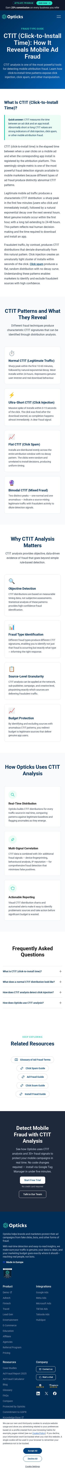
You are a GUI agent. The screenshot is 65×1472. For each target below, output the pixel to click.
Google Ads (42, 1292)
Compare (8, 1401)
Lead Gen (8, 1314)
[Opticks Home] (12, 16)
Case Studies (10, 1368)
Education (8, 1331)
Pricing (6, 1353)
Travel (6, 1309)
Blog (5, 1384)
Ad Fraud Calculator (13, 1379)
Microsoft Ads (43, 1303)
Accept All (32, 1451)
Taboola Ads (42, 1314)
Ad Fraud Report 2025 (15, 1373)
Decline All (32, 1459)
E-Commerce (9, 1325)
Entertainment (10, 1320)
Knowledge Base (12, 1417)
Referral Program (12, 1347)
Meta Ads (41, 1298)
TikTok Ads (42, 1309)
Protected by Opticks (14, 1406)
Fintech (7, 1303)
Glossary (7, 1390)
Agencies (7, 1342)
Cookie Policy (38, 1433)
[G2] (40, 1386)
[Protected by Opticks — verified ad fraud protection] (7, 1273)
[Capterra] (53, 1386)
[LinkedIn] (38, 1393)
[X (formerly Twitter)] (46, 1393)
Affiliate (7, 1336)
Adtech (6, 1298)
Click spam (36, 264)
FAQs (5, 1395)
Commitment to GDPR (15, 1412)
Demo (6, 1292)
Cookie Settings (32, 1466)
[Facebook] (54, 1393)
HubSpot (41, 1320)
